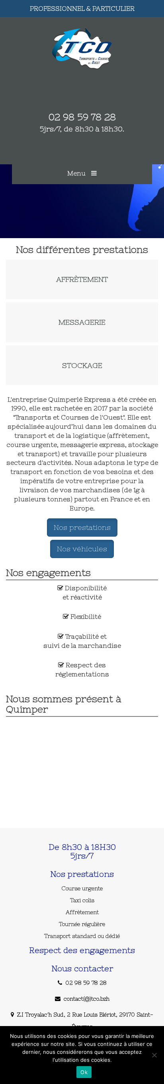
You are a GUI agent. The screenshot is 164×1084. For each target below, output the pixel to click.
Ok (84, 1072)
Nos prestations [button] (82, 527)
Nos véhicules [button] (82, 549)
